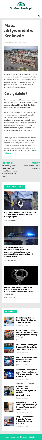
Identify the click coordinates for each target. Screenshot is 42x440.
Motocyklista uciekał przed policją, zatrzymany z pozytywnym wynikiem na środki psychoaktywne (26, 389)
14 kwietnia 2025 (10, 220)
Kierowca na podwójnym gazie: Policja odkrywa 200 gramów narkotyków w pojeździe (27, 373)
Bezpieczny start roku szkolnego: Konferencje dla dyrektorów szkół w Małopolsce (26, 406)
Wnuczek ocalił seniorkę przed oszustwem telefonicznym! (26, 359)
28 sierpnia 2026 (22, 325)
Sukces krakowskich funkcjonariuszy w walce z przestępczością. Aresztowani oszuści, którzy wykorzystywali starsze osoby (18, 251)
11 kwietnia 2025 (10, 297)
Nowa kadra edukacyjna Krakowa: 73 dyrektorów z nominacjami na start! (26, 347)
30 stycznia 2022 (12, 42)
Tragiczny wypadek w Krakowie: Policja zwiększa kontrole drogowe (25, 420)
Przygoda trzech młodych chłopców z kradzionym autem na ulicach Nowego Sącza (20, 214)
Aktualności (22, 42)
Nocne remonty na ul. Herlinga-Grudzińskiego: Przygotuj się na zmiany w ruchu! (27, 333)
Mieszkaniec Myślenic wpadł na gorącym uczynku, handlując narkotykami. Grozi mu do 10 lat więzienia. (18, 290)
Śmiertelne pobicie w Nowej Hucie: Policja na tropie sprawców (26, 320)
